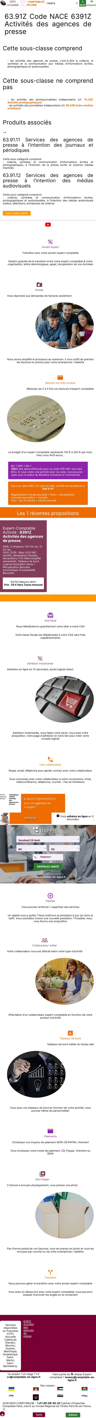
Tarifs (39, 1414)
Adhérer (72, 1415)
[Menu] (76, 3)
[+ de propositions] (48, 597)
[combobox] (48, 839)
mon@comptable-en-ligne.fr (48, 877)
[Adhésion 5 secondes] (93, 820)
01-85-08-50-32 (49, 1403)
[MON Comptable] (2, 1413)
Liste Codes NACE (17, 213)
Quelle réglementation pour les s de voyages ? (40, 803)
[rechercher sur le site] (4, 1409)
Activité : (23, 536)
